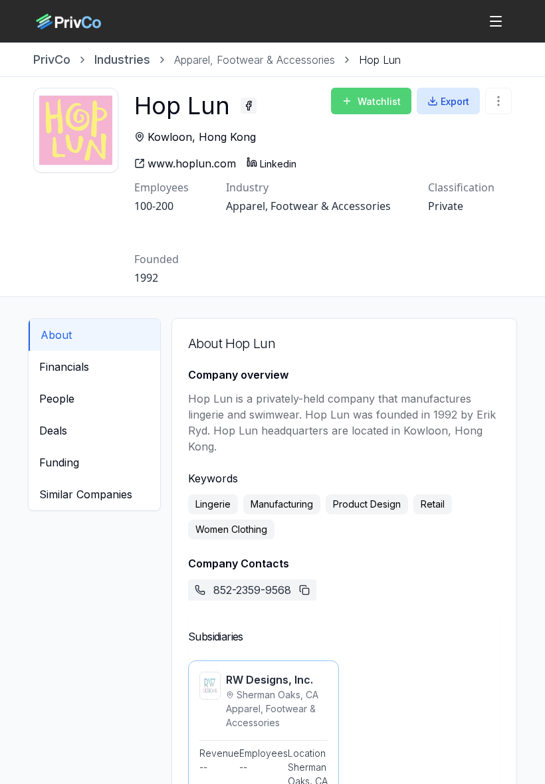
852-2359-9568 (252, 590)
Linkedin (278, 163)
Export (455, 101)
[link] (380, 60)
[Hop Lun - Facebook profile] (249, 106)
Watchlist (379, 101)
